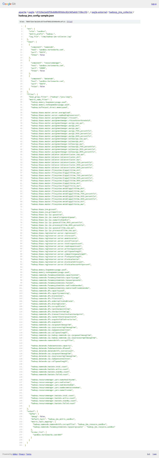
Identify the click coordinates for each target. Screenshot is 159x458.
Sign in (154, 4)
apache (22, 12)
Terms (28, 454)
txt (148, 454)
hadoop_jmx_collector (121, 12)
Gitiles (15, 454)
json (155, 454)
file (70, 22)
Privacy (22, 454)
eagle (31, 12)
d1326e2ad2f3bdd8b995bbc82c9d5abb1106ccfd (61, 12)
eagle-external (99, 12)
